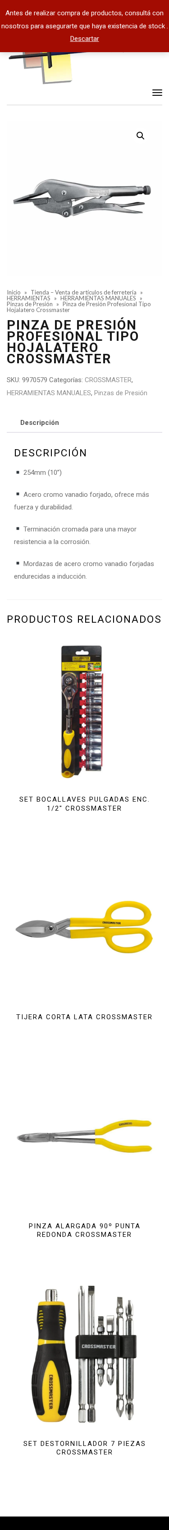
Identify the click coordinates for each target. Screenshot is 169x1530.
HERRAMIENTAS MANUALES (49, 393)
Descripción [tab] (39, 423)
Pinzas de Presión (120, 393)
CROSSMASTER (108, 380)
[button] (140, 136)
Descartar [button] (84, 39)
